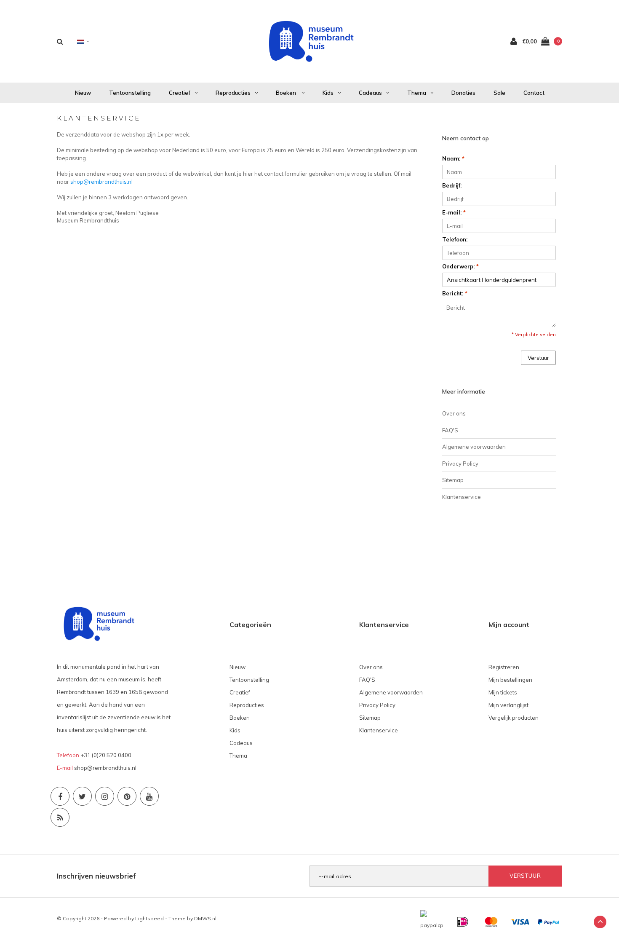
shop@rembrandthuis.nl (101, 181)
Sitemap (453, 480)
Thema (416, 92)
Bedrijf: (452, 185)
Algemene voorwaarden (474, 446)
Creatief (179, 92)
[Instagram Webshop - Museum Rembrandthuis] (104, 796)
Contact (533, 92)
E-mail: (454, 212)
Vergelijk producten (513, 717)
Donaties (463, 92)
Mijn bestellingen (510, 679)
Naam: (453, 158)
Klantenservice (461, 496)
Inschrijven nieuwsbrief (96, 875)
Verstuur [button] (538, 357)
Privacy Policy (460, 463)
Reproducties (233, 92)
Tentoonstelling (130, 92)
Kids (328, 92)
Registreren (503, 667)
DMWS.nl (205, 918)
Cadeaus (370, 92)
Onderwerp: (460, 266)
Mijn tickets (502, 692)
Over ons (454, 413)
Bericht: (454, 293)
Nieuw (83, 92)
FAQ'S (450, 430)
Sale (499, 92)
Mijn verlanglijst (508, 705)
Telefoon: (454, 239)
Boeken (286, 92)
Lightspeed (149, 918)
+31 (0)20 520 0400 (105, 755)
